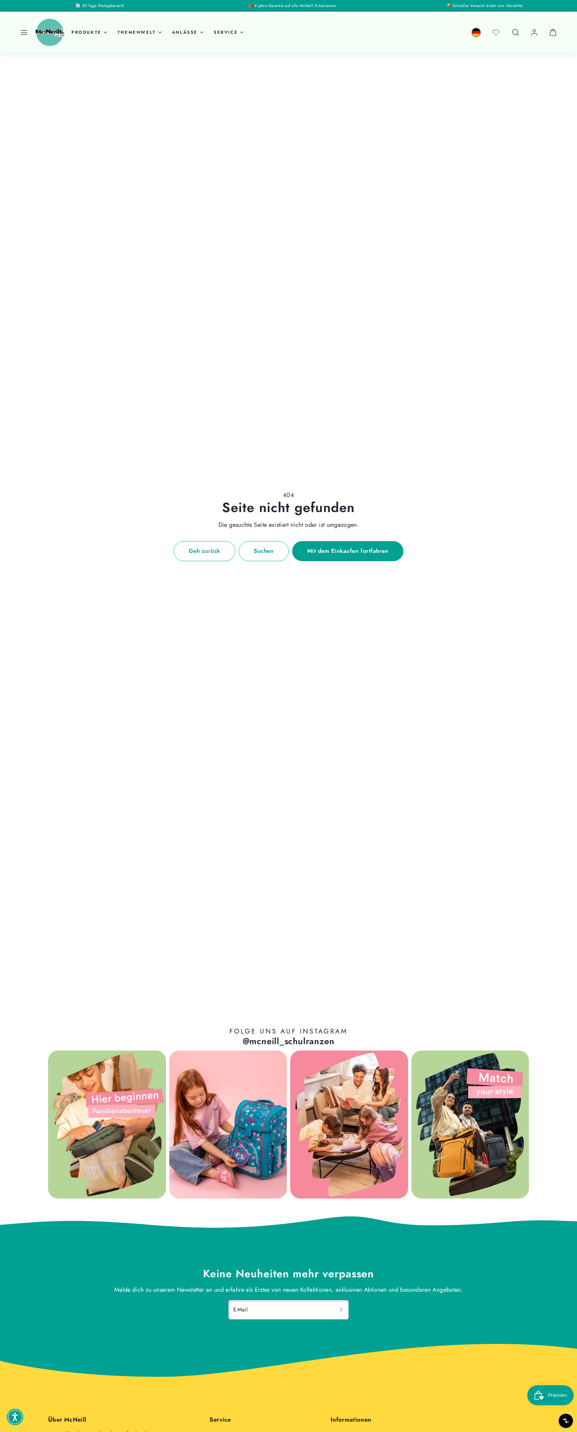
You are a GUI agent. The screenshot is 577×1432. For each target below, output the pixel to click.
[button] (24, 32)
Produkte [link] (86, 32)
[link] (476, 32)
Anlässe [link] (185, 32)
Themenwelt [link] (137, 32)
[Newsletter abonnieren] (341, 1309)
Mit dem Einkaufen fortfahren (347, 551)
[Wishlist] (496, 32)
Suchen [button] (263, 551)
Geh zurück (204, 551)
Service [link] (226, 32)
